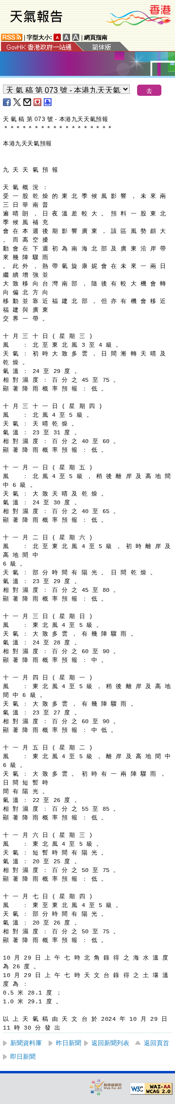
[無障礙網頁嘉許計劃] (105, 1086)
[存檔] (38, 102)
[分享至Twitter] (17, 102)
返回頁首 (156, 1043)
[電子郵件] (27, 102)
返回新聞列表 (110, 1043)
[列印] (48, 102)
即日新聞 (22, 1056)
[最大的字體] (76, 37)
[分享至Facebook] (7, 102)
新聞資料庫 (26, 1043)
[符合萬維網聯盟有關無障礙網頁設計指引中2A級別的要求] (151, 1089)
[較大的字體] (66, 37)
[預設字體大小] (57, 37)
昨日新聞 (68, 1043)
